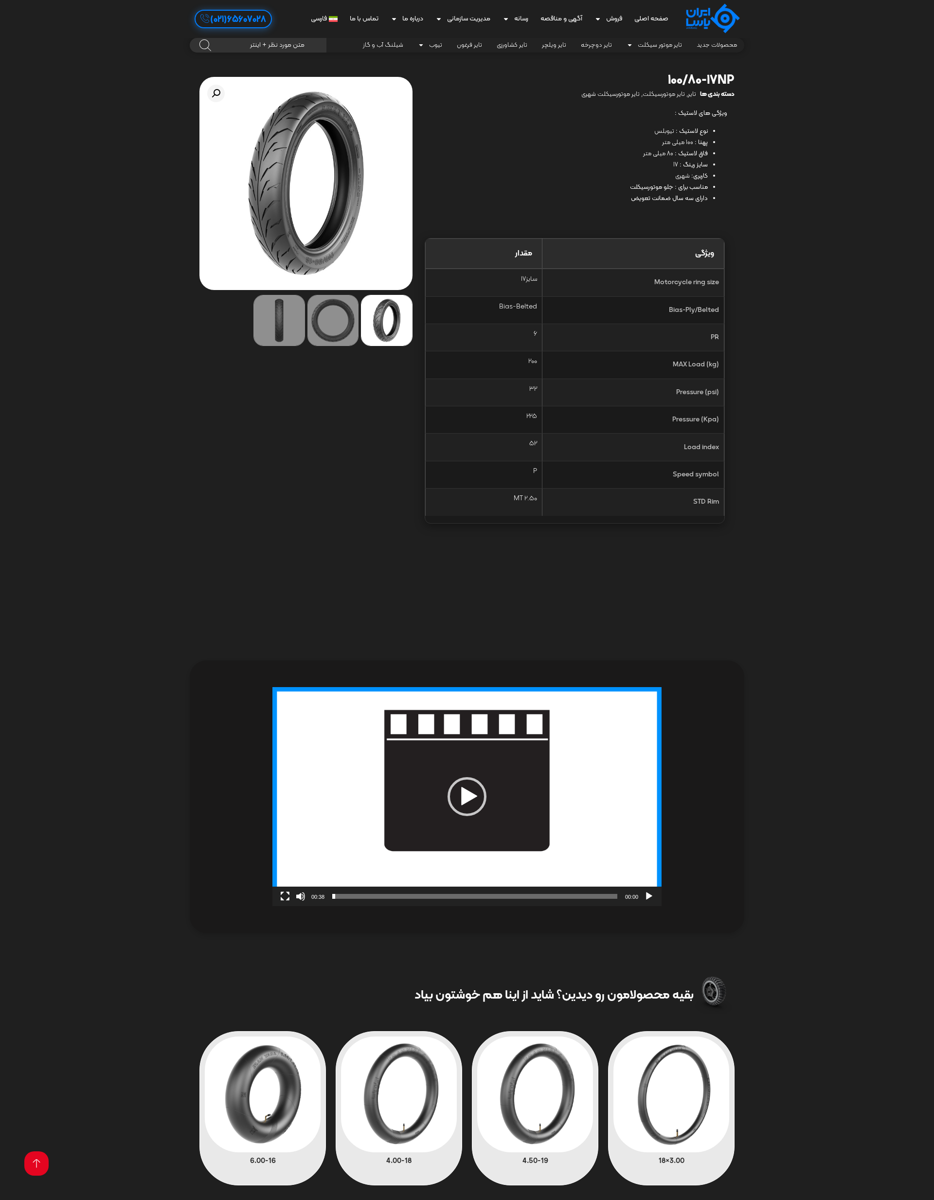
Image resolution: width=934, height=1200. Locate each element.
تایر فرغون (469, 45)
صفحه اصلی (651, 19)
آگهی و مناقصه (561, 19)
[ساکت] (300, 896)
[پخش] (649, 896)
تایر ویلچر (554, 45)
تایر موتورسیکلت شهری (610, 94)
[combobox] (258, 45)
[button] (216, 93)
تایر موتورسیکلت (664, 94)
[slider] (474, 896)
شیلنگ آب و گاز (383, 45)
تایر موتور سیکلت (660, 45)
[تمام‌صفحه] (285, 896)
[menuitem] (324, 19)
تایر (692, 94)
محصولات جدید (717, 45)
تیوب (435, 45)
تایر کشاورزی (512, 45)
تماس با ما (364, 19)
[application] (467, 796)
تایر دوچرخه (596, 45)
